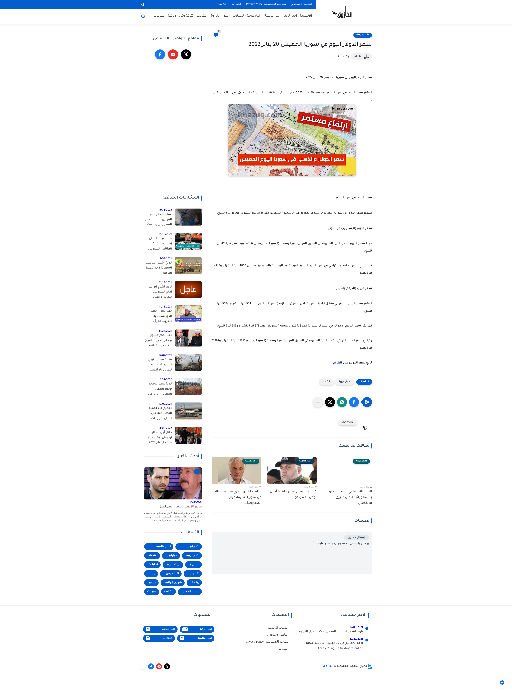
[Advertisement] (173, 127)
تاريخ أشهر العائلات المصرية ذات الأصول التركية (158, 268)
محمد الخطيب (190, 591)
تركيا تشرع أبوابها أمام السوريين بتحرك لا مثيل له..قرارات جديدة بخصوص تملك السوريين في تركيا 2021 (160, 293)
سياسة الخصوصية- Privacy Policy (266, 4)
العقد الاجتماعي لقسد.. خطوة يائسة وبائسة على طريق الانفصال (349, 497)
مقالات (201, 16)
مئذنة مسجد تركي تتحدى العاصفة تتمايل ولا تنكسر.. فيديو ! (159, 365)
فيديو (152, 582)
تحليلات (238, 16)
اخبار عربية (254, 16)
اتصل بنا (236, 4)
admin (358, 56)
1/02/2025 (196, 502)
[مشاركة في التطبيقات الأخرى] (318, 402)
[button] (354, 402)
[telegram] (142, 4)
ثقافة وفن (186, 16)
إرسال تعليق (356, 537)
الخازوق (215, 16)
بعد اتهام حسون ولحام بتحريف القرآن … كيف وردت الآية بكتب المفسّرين (158, 341)
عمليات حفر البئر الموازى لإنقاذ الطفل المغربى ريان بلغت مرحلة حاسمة (158, 220)
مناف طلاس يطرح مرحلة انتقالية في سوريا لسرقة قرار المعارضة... (237, 497)
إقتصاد (326, 381)
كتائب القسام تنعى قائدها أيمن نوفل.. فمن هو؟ (293, 494)
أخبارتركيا (171, 555)
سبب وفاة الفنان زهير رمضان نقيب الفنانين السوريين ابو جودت (160, 244)
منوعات (159, 16)
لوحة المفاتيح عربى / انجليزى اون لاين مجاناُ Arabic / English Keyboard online (334, 646)
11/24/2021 (165, 331)
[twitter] (186, 54)
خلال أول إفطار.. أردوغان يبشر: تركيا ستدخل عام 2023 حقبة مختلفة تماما (159, 438)
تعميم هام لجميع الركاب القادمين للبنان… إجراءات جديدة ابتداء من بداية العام (158, 414)
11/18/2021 (165, 234)
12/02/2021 (165, 355)
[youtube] (173, 54)
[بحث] (143, 16)
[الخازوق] (345, 12)
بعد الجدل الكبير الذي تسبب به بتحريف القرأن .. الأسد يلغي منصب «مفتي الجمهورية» (159, 317)
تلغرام (337, 363)
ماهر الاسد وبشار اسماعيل (180, 507)
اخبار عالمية (272, 16)
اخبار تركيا (290, 16)
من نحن (221, 4)
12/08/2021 (165, 258)
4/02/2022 (165, 428)
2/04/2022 (165, 210)
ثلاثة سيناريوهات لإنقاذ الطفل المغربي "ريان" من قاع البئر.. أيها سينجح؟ (160, 389)
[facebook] (160, 54)
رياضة (172, 16)
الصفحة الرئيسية (278, 627)
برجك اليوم (174, 564)
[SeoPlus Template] (369, 666)
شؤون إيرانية (173, 582)
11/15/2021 (165, 307)
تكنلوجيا (194, 573)
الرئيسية (306, 16)
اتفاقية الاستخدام (301, 4)
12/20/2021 (356, 639)
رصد (227, 16)
